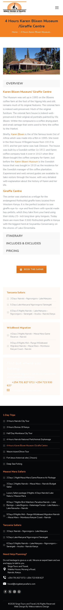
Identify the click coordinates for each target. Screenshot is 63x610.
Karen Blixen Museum (26, 161)
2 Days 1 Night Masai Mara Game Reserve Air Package (31, 477)
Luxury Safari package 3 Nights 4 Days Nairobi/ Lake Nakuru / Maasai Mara (30, 494)
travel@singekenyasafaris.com (21, 584)
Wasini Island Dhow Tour (18, 451)
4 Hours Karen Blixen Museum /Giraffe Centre (27, 445)
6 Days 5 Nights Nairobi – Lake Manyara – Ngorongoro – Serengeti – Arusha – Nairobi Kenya (32, 312)
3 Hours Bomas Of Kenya (18, 427)
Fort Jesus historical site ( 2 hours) (22, 457)
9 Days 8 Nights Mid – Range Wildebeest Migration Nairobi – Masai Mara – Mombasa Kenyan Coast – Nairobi (29, 346)
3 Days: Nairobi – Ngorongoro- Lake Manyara (30, 298)
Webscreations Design (39, 606)
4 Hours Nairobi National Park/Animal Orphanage (29, 439)
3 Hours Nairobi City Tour (18, 421)
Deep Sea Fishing (14, 464)
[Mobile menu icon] (57, 8)
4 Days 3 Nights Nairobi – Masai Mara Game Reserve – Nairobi (30, 335)
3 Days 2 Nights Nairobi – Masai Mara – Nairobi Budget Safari (31, 485)
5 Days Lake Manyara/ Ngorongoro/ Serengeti (31, 304)
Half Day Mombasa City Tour (19, 433)
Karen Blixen (17, 134)
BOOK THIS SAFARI (33, 269)
